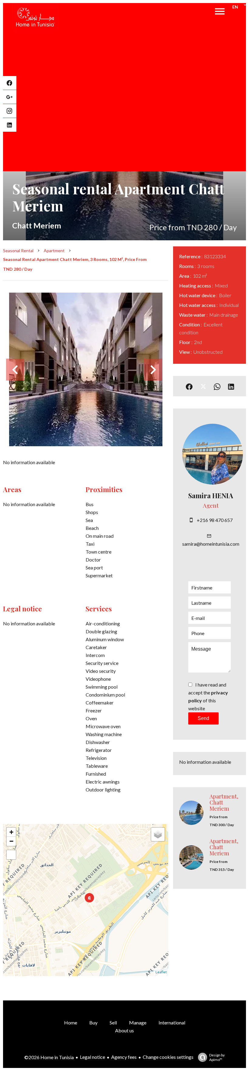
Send (203, 718)
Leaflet (161, 972)
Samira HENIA (210, 495)
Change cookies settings (168, 1057)
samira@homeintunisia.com (210, 544)
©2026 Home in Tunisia (49, 1057)
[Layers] (158, 834)
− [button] (11, 841)
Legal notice (92, 1057)
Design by (217, 1057)
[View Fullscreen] (11, 854)
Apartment (54, 250)
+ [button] (11, 832)
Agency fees (124, 1057)
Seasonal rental (18, 250)
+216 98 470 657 (215, 520)
